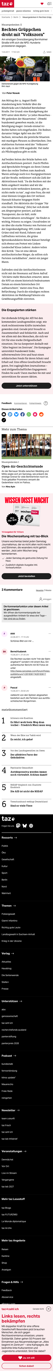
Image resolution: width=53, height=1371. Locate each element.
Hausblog (6, 968)
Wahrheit (6, 893)
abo (4, 1009)
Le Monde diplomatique (14, 1221)
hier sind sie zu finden (14, 618)
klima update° (8, 1077)
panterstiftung (9, 1036)
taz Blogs (6, 1208)
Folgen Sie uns (8, 826)
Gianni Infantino (10, 920)
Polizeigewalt (8, 914)
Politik (5, 846)
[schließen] (48, 1309)
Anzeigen (6, 1269)
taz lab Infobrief (10, 1139)
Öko (4, 852)
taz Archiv (7, 1228)
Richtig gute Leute (11, 927)
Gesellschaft (8, 859)
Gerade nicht (38, 1309)
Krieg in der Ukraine (12, 941)
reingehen (7, 1098)
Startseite (6, 17)
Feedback (7, 1290)
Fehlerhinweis (35, 403)
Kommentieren (20, 403)
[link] (8, 11)
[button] (49, 3)
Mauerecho (7, 1084)
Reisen (5, 1249)
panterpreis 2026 (10, 1043)
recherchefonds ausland (14, 1030)
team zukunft (8, 1118)
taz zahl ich (7, 1023)
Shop (4, 1263)
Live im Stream (9, 1173)
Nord (4, 886)
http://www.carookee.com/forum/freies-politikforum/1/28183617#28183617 (30, 672)
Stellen (5, 982)
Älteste (48, 590)
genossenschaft (10, 1016)
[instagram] (31, 827)
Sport (4, 873)
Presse (5, 988)
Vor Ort (5, 1166)
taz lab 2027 (8, 1186)
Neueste (39, 590)
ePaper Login (8, 1304)
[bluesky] (25, 827)
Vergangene (8, 1179)
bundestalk (7, 1064)
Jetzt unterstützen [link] (26, 385)
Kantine (5, 1256)
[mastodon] (18, 827)
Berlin (15, 17)
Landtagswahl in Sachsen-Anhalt (18, 934)
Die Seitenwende (10, 975)
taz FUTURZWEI (9, 1214)
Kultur (5, 866)
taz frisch (6, 1125)
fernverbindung (9, 1070)
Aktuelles (6, 961)
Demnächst (7, 1159)
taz (8, 818)
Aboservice (7, 1297)
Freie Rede (7, 1091)
